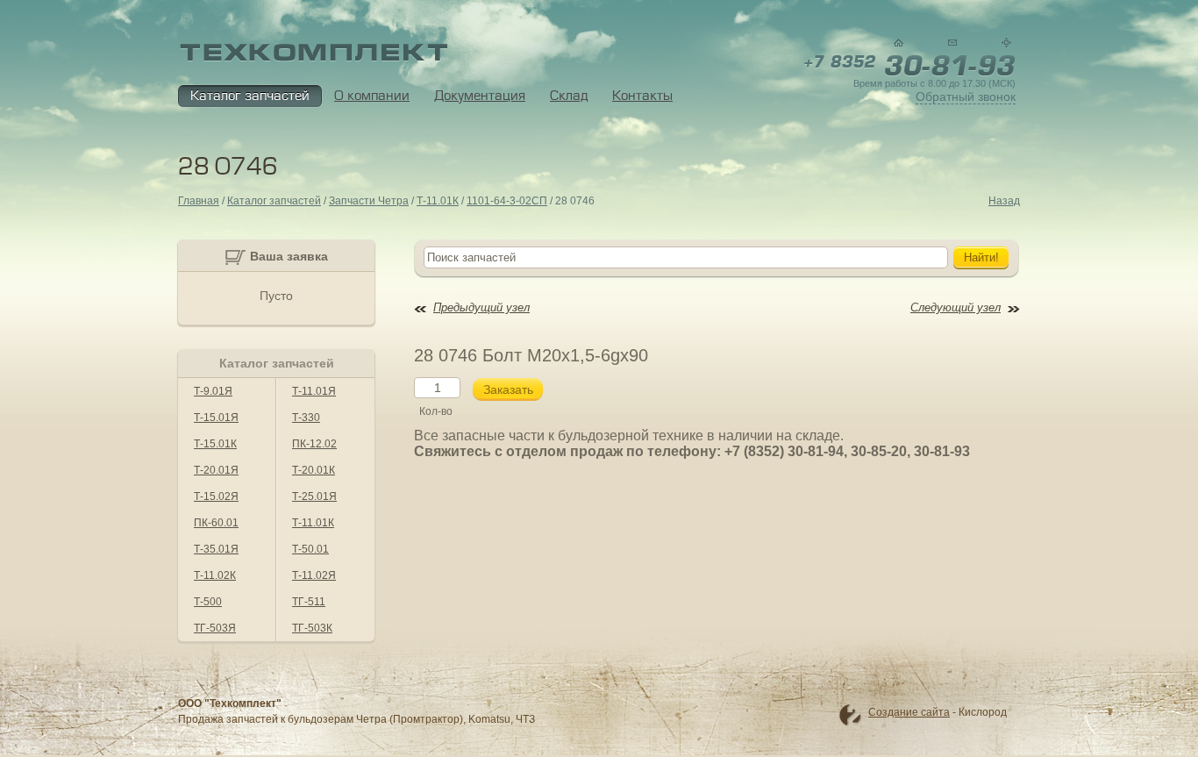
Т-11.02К (215, 575)
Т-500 (208, 602)
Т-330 (306, 417)
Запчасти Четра (369, 201)
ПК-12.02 (314, 444)
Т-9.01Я (213, 391)
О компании (372, 96)
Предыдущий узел (481, 307)
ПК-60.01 (216, 523)
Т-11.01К (438, 201)
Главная (198, 201)
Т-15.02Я (216, 496)
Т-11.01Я (314, 391)
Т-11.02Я (314, 575)
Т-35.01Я (216, 549)
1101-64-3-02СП (507, 201)
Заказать (508, 389)
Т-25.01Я (314, 496)
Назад (1004, 201)
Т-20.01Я (216, 470)
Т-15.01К (215, 444)
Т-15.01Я (216, 417)
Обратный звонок (966, 96)
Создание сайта (909, 712)
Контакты (642, 96)
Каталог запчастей (250, 96)
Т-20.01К (313, 470)
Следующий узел (955, 307)
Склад (569, 96)
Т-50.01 (310, 549)
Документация (479, 96)
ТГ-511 (308, 602)
